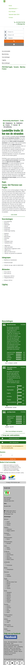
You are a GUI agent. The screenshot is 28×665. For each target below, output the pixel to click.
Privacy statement (8, 646)
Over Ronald (12, 11)
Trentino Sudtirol (8, 615)
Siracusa (9, 600)
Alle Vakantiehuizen (12, 642)
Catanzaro (9, 529)
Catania (8, 594)
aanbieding (20, 646)
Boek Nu (13, 459)
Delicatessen (7, 649)
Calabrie (6, 527)
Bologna (9, 543)
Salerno (8, 535)
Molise (5, 567)
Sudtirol (9, 616)
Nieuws (20, 651)
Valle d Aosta (7, 624)
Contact (11, 17)
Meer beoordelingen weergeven (14, 431)
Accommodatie (6, 51)
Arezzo (8, 606)
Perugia (8, 620)
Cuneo (8, 574)
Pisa (8, 609)
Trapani (8, 601)
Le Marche (6, 551)
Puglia (5, 578)
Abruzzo (6, 519)
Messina (9, 595)
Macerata (9, 558)
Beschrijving (5, 54)
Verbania (9, 576)
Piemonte (6, 572)
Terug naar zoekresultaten (11, 435)
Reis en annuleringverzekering (11, 645)
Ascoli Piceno (10, 554)
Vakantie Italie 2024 (14, 14)
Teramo (8, 525)
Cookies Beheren (8, 654)
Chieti (8, 521)
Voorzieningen (6, 57)
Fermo (8, 556)
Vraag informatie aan (13, 482)
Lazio (5, 546)
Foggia (8, 585)
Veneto (6, 629)
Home (10, 5)
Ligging (4, 60)
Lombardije (7, 562)
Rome (8, 547)
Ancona (8, 553)
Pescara (9, 523)
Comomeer (9, 565)
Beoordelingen (6, 63)
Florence (9, 607)
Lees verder (14, 214)
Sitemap (16, 651)
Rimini (8, 539)
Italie (12, 643)
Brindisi (8, 583)
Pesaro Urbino (10, 559)
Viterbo (8, 549)
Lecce (8, 586)
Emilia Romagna (8, 537)
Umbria (6, 619)
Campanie (6, 533)
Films (15, 646)
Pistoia (8, 610)
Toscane (6, 604)
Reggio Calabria (11, 530)
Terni (8, 622)
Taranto (8, 588)
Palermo (9, 597)
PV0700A (23, 324)
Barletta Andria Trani (12, 582)
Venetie (8, 630)
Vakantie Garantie (8, 651)
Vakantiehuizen (13, 8)
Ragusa (8, 598)
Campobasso (10, 569)
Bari (8, 580)
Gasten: (3, 452)
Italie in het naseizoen (15, 648)
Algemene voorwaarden (10, 653)
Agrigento (9, 592)
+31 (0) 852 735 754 (20, 22)
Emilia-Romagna (8, 541)
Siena (8, 612)
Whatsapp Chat (21, 24)
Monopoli (6, 648)
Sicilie (5, 590)
